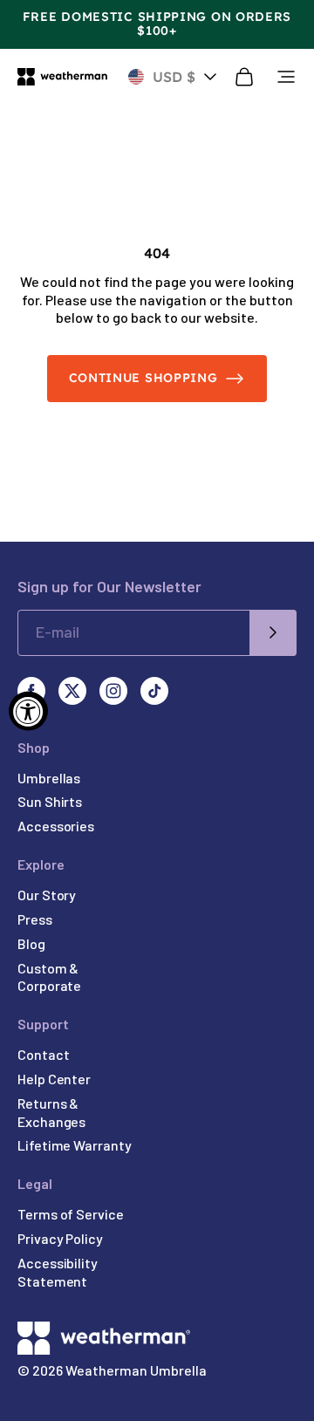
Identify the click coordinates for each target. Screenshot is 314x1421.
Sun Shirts (49, 801)
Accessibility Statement (57, 1271)
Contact (43, 1054)
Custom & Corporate (49, 977)
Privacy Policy (60, 1238)
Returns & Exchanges (51, 1112)
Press (34, 919)
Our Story (46, 894)
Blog (31, 943)
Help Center (54, 1078)
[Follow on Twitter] (72, 691)
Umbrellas (48, 777)
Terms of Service (70, 1214)
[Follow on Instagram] (113, 691)
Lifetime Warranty (74, 1145)
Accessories (55, 825)
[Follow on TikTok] (154, 691)
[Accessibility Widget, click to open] (28, 710)
